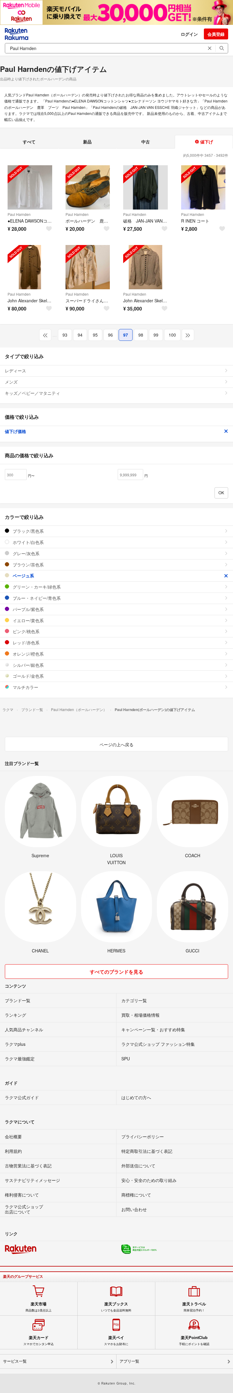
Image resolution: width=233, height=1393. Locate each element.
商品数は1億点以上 (38, 1307)
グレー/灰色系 (25, 553)
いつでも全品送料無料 (116, 1307)
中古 (145, 142)
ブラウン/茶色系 (28, 565)
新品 (87, 142)
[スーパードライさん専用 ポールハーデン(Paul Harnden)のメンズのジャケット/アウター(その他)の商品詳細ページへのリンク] (88, 267)
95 (95, 335)
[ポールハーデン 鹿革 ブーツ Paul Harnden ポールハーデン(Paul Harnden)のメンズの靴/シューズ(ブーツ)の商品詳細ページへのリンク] (88, 187)
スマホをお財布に (116, 1340)
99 (156, 335)
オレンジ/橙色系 (28, 654)
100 (172, 335)
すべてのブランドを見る (116, 971)
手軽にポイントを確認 (194, 1340)
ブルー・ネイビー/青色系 (36, 598)
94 (80, 335)
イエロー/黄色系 (28, 620)
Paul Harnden (19, 214)
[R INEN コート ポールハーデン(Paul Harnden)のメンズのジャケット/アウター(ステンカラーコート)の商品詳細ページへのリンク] (203, 187)
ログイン (189, 34)
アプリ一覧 (129, 1361)
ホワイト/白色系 (28, 542)
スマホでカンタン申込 (38, 1340)
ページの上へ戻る (116, 744)
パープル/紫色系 (28, 609)
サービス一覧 (15, 1361)
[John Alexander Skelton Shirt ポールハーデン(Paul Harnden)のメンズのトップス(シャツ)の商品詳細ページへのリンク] (145, 267)
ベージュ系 (23, 575)
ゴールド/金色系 (28, 676)
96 (110, 335)
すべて (29, 142)
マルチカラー (25, 687)
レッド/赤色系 (25, 642)
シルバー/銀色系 (28, 665)
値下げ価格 (15, 431)
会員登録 (216, 34)
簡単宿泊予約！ (194, 1307)
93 (64, 335)
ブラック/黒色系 (28, 531)
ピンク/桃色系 (25, 631)
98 (140, 335)
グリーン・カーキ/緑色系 (36, 587)
